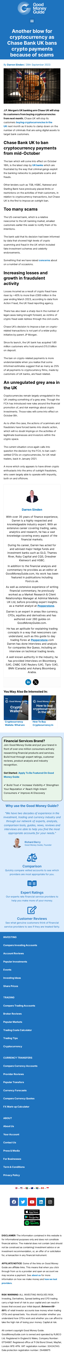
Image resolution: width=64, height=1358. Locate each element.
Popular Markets (12, 1021)
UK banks (37, 165)
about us (36, 1275)
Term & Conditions (14, 1167)
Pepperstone (46, 605)
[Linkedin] (28, 682)
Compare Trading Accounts (19, 1005)
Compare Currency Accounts (20, 1065)
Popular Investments (15, 961)
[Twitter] (36, 682)
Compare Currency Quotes (18, 1098)
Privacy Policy (11, 1175)
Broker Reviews (12, 1013)
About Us (8, 1126)
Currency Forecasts (15, 1090)
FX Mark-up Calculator (16, 1106)
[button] (32, 20)
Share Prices (10, 986)
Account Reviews (13, 953)
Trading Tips (10, 1038)
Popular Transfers (13, 1082)
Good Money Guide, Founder (38, 845)
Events (7, 969)
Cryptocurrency (12, 1046)
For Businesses (12, 1158)
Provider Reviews (13, 1074)
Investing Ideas (12, 977)
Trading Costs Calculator (17, 1030)
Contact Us (9, 1142)
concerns (44, 260)
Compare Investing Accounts (20, 945)
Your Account (11, 1134)
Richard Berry (33, 842)
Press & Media (11, 1150)
